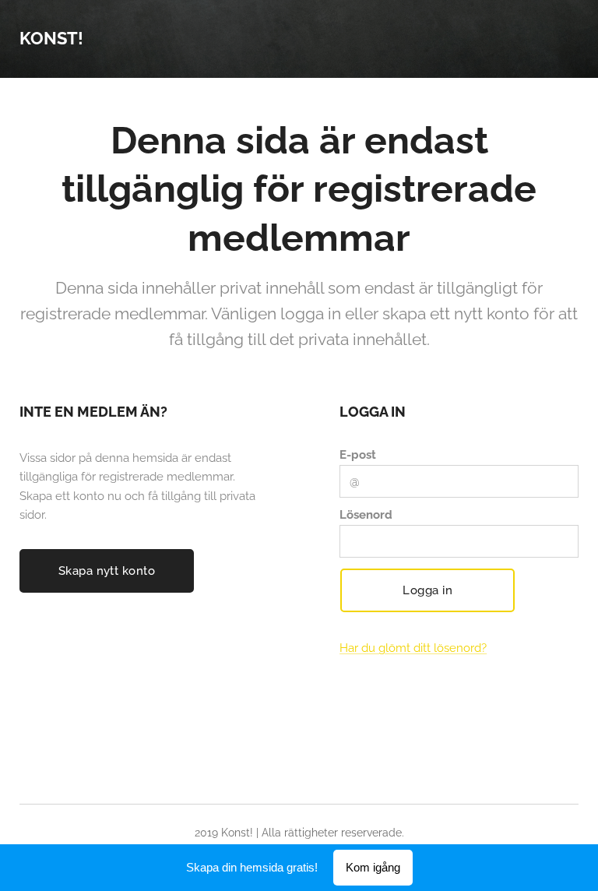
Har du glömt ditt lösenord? (413, 648)
